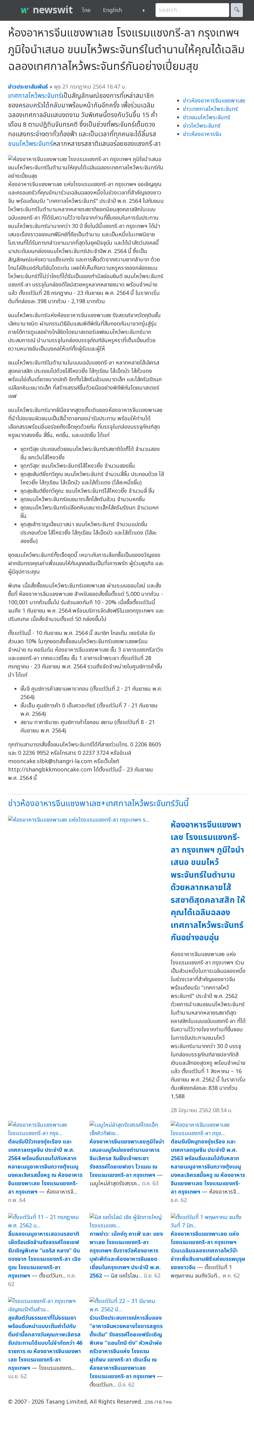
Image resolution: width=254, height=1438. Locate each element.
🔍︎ (236, 10)
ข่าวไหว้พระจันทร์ (202, 126)
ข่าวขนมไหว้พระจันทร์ (206, 117)
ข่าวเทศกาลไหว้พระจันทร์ (210, 109)
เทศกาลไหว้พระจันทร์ (35, 96)
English (112, 10)
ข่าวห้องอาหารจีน (202, 134)
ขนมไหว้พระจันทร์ (30, 144)
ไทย (86, 10)
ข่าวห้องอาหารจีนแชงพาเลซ (214, 101)
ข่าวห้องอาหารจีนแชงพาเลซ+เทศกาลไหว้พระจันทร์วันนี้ (98, 803)
